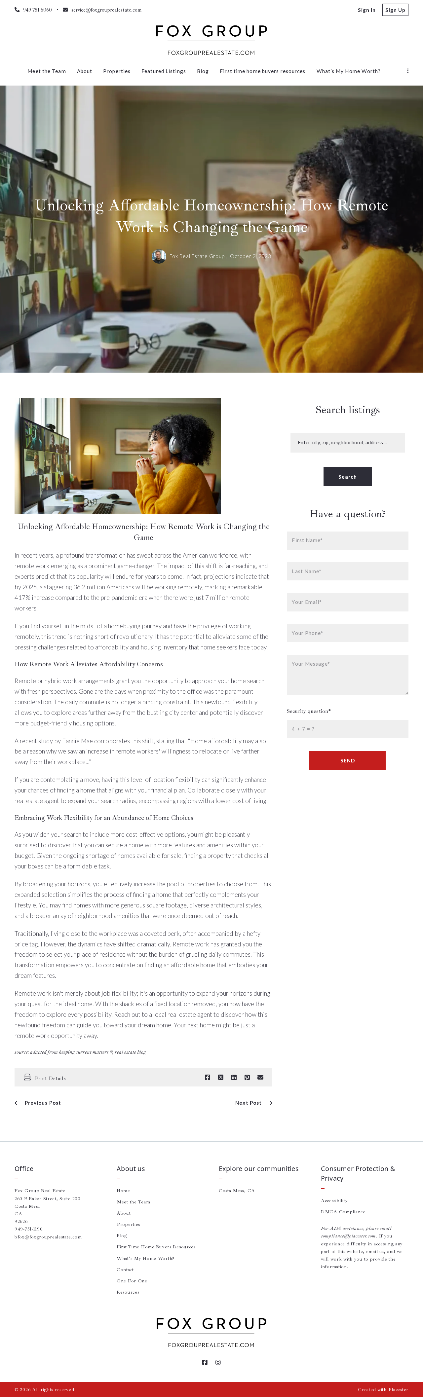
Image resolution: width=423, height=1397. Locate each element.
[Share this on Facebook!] (208, 1078)
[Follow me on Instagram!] (218, 1363)
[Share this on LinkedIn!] (234, 1078)
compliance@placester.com (348, 1236)
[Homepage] (211, 40)
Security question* (309, 711)
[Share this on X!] (221, 1078)
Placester (398, 1389)
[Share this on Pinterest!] (247, 1078)
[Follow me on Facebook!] (205, 1363)
